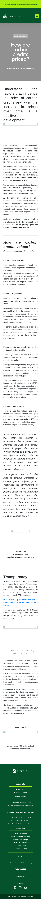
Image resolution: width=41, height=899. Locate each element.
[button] (37, 16)
